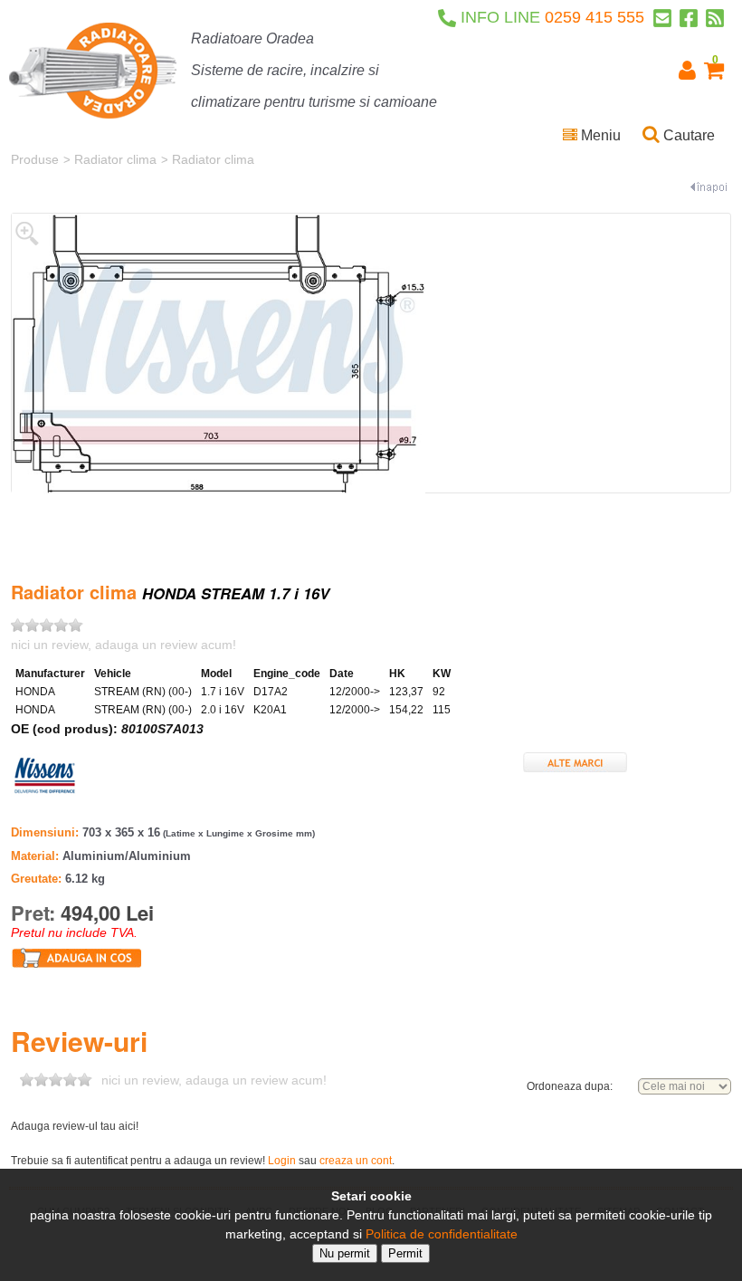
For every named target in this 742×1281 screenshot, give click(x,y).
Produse (35, 159)
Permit (405, 1253)
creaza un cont (355, 1160)
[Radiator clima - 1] (218, 353)
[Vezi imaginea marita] (27, 232)
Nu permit (344, 1253)
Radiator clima (115, 159)
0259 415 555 (552, 17)
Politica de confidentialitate (442, 1234)
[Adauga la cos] (77, 956)
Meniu (599, 135)
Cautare (687, 135)
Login (282, 1160)
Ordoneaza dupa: (570, 1086)
